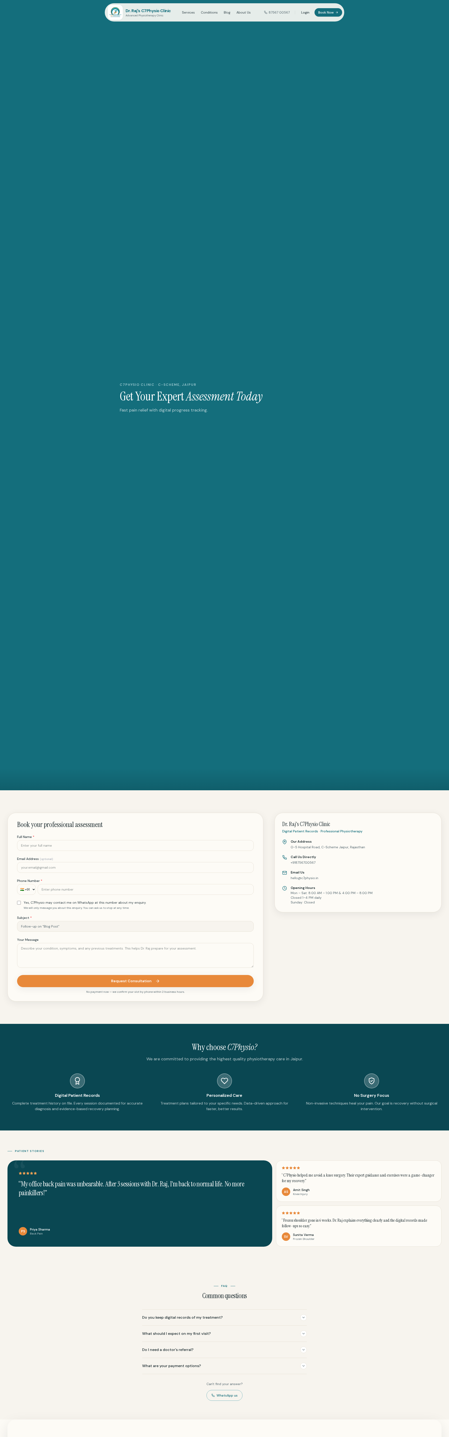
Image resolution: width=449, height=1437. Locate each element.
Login (305, 12)
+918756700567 (303, 862)
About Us (243, 12)
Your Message (28, 940)
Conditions (209, 12)
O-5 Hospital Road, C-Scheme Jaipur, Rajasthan (328, 847)
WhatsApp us (227, 1395)
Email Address (35, 859)
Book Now (326, 12)
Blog (227, 12)
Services (188, 12)
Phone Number (29, 881)
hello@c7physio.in (304, 878)
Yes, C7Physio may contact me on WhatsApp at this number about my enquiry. (85, 902)
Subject (24, 918)
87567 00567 (279, 12)
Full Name (25, 837)
